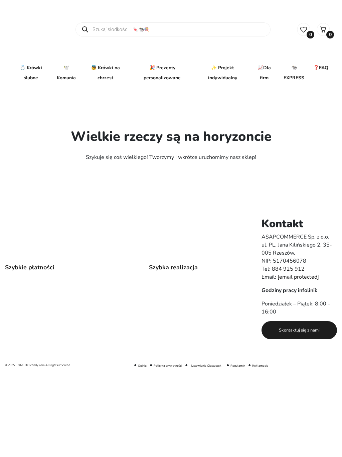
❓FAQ (320, 68)
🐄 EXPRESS (294, 73)
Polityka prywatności (168, 366)
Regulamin (237, 366)
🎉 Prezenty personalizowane (162, 73)
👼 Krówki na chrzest (105, 73)
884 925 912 (288, 269)
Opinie (142, 366)
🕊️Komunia (66, 73)
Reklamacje (260, 366)
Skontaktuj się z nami (299, 330)
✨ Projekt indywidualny (222, 73)
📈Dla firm (264, 73)
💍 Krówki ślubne (31, 73)
